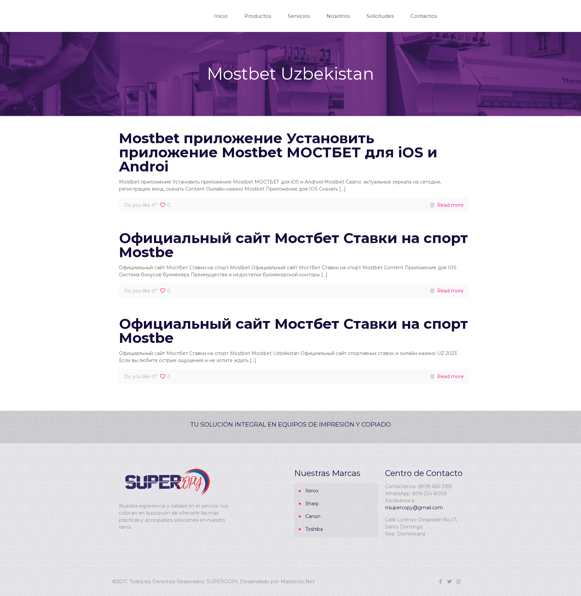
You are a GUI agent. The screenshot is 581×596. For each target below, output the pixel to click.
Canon (312, 516)
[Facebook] (440, 581)
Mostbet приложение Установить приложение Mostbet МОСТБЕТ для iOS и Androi (278, 152)
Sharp (312, 504)
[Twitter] (449, 581)
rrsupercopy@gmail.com (414, 508)
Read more (450, 205)
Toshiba (314, 529)
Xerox (311, 491)
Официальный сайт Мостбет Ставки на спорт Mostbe (293, 245)
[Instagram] (458, 581)
